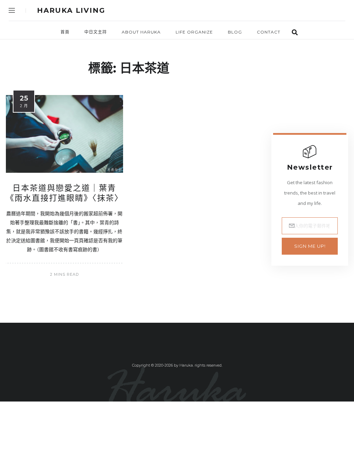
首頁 (64, 32)
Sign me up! (310, 246)
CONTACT (268, 32)
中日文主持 (95, 32)
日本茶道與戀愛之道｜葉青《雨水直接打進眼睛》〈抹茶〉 (64, 193)
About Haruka (141, 32)
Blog (235, 32)
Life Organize (194, 32)
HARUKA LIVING (71, 10)
